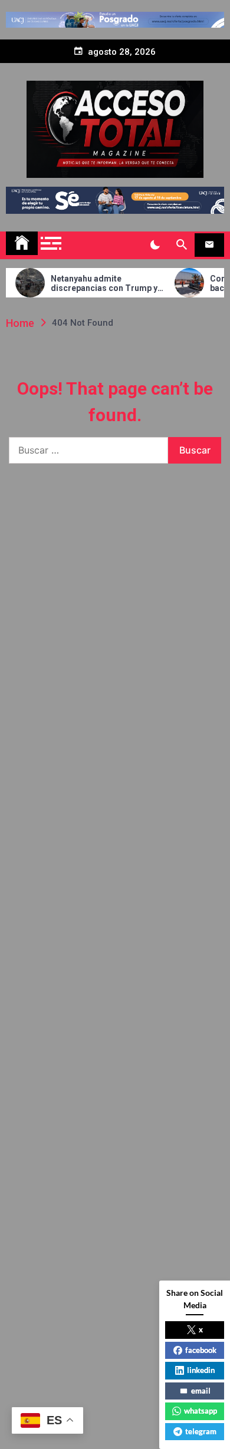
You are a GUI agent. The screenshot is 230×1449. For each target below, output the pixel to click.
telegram (200, 1431)
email (201, 1390)
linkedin (201, 1370)
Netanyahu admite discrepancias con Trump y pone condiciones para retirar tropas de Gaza (94, 284)
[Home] (22, 243)
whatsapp (200, 1410)
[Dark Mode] (155, 245)
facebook (200, 1350)
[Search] (181, 245)
